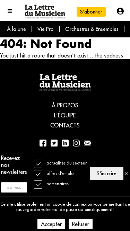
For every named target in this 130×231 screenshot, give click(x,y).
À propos (65, 105)
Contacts (65, 125)
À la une (16, 29)
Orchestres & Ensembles (92, 29)
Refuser (80, 224)
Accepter (51, 224)
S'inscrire (106, 173)
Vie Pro (45, 29)
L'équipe (65, 115)
